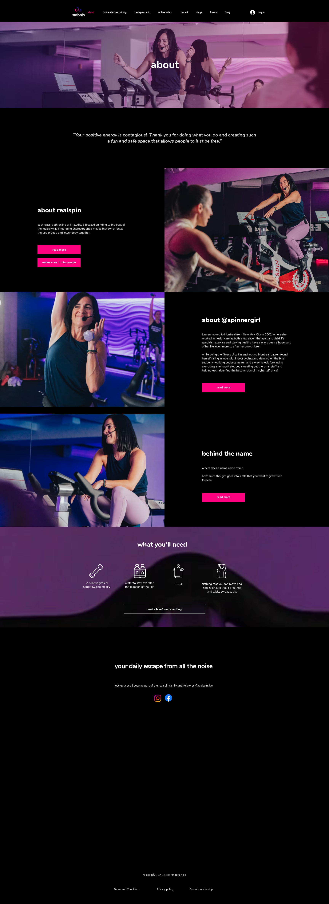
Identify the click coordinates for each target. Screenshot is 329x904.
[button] (59, 249)
